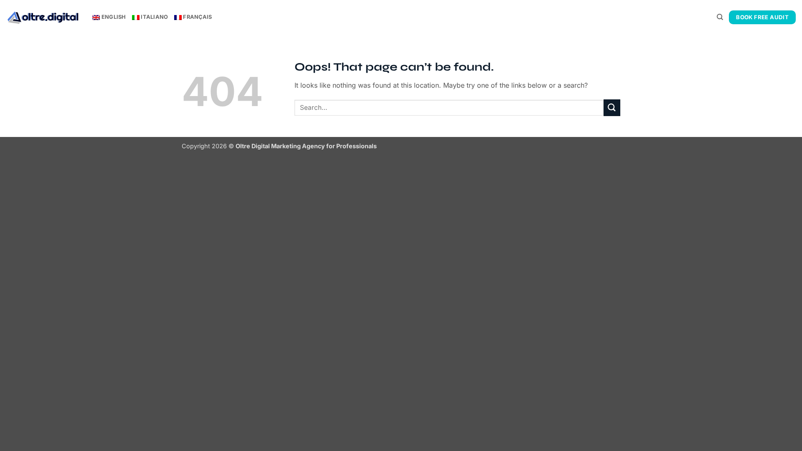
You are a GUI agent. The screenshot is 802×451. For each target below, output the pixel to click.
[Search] (720, 17)
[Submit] (612, 107)
